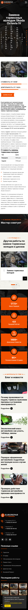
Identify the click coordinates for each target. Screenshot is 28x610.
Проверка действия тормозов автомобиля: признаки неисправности (13, 490)
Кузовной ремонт (8, 572)
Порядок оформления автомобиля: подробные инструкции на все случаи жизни (13, 461)
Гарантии (6, 552)
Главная (1, 38)
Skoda (22, 37)
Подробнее (5, 408)
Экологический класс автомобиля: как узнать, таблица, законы (12, 430)
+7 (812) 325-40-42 (11, 528)
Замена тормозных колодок (17, 37)
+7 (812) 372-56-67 (11, 522)
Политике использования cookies (13, 603)
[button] (13, 284)
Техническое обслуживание (6, 37)
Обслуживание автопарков (11, 559)
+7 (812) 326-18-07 (11, 535)
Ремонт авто (7, 562)
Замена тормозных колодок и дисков (12, 37)
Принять (7, 605)
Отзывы (5, 555)
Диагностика (7, 569)
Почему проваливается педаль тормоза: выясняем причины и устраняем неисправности (14, 400)
